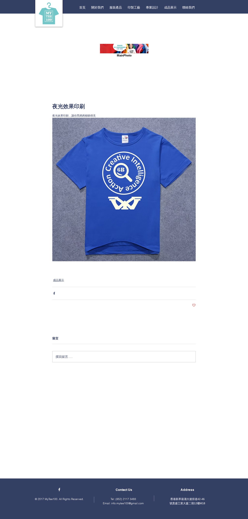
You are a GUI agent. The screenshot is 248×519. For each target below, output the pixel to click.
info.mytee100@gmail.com (127, 503)
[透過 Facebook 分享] (54, 293)
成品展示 (58, 280)
